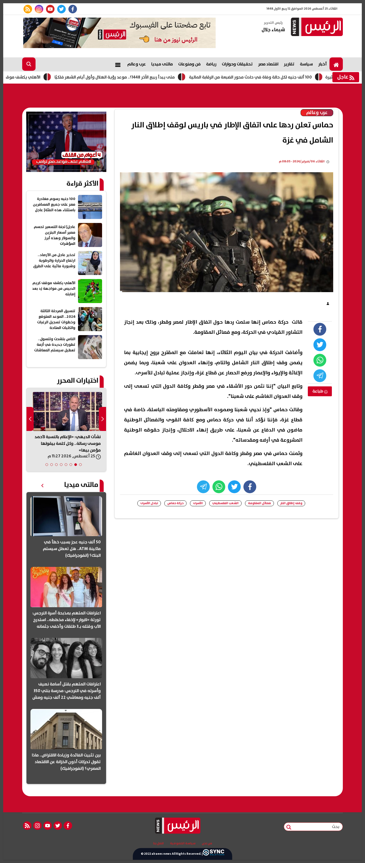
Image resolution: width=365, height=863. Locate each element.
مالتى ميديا (162, 64)
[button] (80, 464)
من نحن (207, 843)
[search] (29, 64)
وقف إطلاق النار (291, 503)
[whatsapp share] (319, 360)
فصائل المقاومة (259, 503)
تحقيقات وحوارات (237, 64)
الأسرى (198, 503)
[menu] (118, 64)
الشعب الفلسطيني (225, 503)
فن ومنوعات (189, 64)
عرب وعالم (136, 64)
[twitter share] (319, 344)
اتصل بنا (158, 843)
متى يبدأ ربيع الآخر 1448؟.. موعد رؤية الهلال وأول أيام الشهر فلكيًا (143, 77)
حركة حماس (175, 503)
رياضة (211, 64)
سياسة (306, 64)
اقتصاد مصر (268, 64)
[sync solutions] (213, 854)
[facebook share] (319, 329)
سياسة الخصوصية (183, 843)
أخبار (322, 64)
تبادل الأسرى (149, 503)
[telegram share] (319, 375)
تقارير (289, 64)
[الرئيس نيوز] (316, 27)
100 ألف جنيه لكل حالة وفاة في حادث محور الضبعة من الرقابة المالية (279, 77)
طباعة (318, 391)
